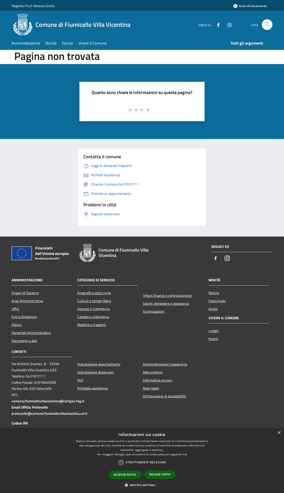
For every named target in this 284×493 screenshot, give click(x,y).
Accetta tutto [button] (125, 475)
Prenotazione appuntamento (98, 364)
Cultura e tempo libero (94, 300)
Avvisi (213, 308)
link (184, 454)
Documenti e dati (24, 340)
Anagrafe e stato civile (94, 292)
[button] (142, 485)
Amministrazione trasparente (165, 364)
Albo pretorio (152, 372)
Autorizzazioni (153, 311)
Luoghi (214, 330)
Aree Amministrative (27, 300)
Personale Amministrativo (31, 332)
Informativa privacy (157, 380)
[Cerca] (267, 24)
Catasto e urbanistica (93, 316)
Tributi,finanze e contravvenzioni (167, 295)
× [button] (279, 432)
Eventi (213, 338)
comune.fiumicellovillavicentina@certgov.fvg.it (48, 401)
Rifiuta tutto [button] (159, 474)
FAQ (80, 380)
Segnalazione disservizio (95, 372)
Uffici (15, 308)
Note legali (151, 388)
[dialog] (142, 460)
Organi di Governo (25, 292)
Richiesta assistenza (92, 388)
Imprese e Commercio (93, 308)
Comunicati (217, 300)
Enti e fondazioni (24, 316)
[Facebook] (216, 24)
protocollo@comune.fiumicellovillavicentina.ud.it (49, 413)
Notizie (214, 292)
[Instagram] (227, 24)
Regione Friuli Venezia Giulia (33, 5)
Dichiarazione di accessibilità (164, 396)
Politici (17, 324)
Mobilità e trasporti (91, 324)
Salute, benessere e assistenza (166, 303)
